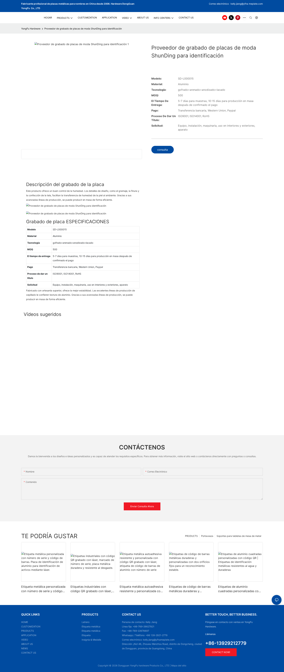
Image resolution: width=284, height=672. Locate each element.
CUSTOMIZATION (30, 626)
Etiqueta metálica (91, 626)
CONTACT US (28, 652)
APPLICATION (28, 635)
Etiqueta (86, 635)
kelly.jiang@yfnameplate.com (159, 639)
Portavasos (207, 536)
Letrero (85, 622)
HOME (24, 622)
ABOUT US (27, 644)
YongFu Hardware (30, 28)
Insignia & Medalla (91, 639)
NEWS (24, 648)
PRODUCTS (191, 536)
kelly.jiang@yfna (239, 3)
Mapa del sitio (178, 665)
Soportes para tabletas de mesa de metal (239, 536)
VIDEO (24, 639)
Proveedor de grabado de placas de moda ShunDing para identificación (83, 28)
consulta (162, 149)
